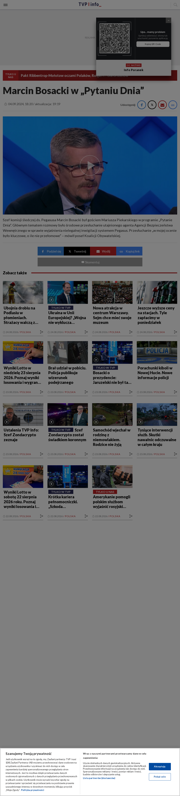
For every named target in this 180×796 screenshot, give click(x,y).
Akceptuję (159, 766)
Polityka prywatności (32, 790)
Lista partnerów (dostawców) (99, 778)
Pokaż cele (160, 776)
